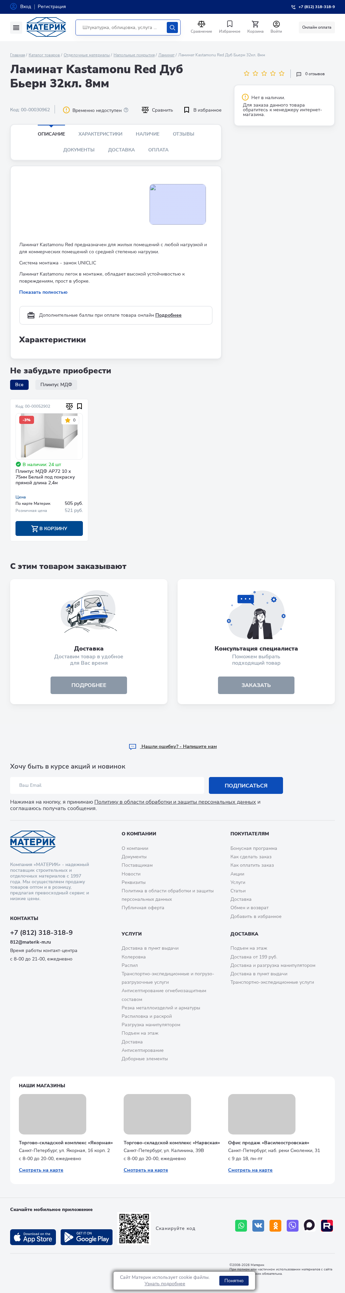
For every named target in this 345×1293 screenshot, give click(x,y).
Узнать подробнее (165, 1284)
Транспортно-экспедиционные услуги (272, 982)
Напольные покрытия (134, 55)
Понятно (234, 1280)
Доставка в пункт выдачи (150, 948)
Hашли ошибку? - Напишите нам (178, 746)
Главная (17, 55)
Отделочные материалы (87, 55)
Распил (130, 965)
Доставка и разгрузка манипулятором (272, 965)
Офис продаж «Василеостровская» (268, 1143)
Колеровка (134, 957)
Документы (79, 150)
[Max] (310, 1226)
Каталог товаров (44, 55)
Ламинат (166, 55)
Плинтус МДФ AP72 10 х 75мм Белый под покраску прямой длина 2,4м (45, 477)
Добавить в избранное (256, 916)
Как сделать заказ (251, 857)
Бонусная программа (253, 848)
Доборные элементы (145, 1059)
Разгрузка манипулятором (151, 1025)
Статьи (238, 891)
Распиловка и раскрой (147, 1016)
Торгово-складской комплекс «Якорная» (66, 1143)
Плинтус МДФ (56, 384)
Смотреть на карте (41, 1170)
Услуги (237, 882)
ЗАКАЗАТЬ (256, 685)
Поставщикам (137, 865)
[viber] (293, 1226)
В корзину (52, 528)
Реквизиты (134, 882)
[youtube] (327, 1226)
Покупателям (249, 834)
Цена (20, 497)
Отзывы (183, 134)
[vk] (258, 1226)
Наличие (147, 134)
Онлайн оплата (317, 27)
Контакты (24, 918)
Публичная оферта (143, 907)
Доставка (121, 150)
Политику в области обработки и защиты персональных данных (175, 802)
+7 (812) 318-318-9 (41, 932)
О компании (139, 834)
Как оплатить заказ (252, 865)
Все (19, 384)
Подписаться (246, 785)
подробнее (88, 685)
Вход (25, 6)
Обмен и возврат (249, 907)
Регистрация (52, 6)
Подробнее (168, 315)
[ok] (275, 1226)
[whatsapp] (241, 1226)
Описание (51, 134)
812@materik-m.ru (30, 942)
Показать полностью (43, 292)
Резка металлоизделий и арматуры (161, 1008)
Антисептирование (143, 1050)
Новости (131, 874)
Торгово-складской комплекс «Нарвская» (172, 1143)
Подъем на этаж (140, 1033)
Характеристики (100, 134)
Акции (237, 874)
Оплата (158, 150)
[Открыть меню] (16, 28)
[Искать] (172, 27)
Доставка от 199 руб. (253, 957)
